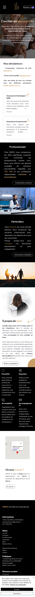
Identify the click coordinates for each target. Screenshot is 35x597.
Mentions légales (7, 563)
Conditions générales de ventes (12, 559)
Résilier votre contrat (9, 565)
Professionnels (7, 537)
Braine (4, 550)
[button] (33, 7)
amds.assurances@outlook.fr (11, 522)
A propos (5, 535)
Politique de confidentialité (18, 585)
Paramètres (17, 594)
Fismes (4, 552)
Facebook (5, 574)
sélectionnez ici (24, 75)
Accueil (4, 533)
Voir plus (9, 112)
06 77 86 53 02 (7, 524)
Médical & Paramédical (9, 548)
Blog (3, 542)
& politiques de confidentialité (11, 561)
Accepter (17, 589)
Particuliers (6, 539)
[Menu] (4, 7)
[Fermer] (32, 578)
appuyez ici (8, 71)
